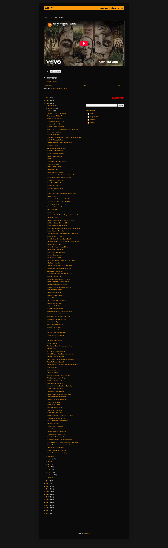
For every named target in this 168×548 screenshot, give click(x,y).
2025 (48, 101)
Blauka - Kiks (51, 348)
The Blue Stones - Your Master (56, 397)
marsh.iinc (93, 120)
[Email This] (51, 71)
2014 (48, 505)
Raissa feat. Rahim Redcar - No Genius (59, 439)
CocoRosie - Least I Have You (56, 319)
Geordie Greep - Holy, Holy (55, 127)
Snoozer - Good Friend (54, 340)
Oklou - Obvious (52, 298)
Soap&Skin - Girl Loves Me (55, 391)
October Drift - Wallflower (55, 180)
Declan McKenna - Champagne (57, 225)
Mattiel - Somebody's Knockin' (56, 450)
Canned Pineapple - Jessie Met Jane (58, 375)
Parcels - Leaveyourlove (55, 255)
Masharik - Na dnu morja (55, 188)
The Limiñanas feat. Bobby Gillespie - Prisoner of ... (63, 233)
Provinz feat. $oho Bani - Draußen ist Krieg (60, 220)
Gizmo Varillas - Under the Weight (57, 453)
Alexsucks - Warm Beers (55, 271)
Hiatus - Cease (52, 191)
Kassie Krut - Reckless (54, 303)
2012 (48, 510)
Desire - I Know (52, 343)
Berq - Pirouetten (52, 209)
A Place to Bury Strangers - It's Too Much (59, 274)
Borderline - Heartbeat (54, 132)
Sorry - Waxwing (52, 372)
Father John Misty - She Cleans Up (58, 282)
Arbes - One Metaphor (54, 292)
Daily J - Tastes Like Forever (56, 140)
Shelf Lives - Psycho (53, 263)
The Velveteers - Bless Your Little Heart (59, 266)
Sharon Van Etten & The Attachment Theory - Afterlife (63, 241)
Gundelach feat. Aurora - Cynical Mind (59, 316)
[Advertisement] (85, 523)
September (51, 456)
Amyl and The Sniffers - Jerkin (56, 306)
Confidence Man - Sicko (54, 413)
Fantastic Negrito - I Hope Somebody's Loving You (63, 442)
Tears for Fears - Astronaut (55, 362)
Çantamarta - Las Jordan (55, 236)
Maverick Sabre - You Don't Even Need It (60, 354)
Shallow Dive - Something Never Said (59, 394)
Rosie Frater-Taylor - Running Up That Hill (60, 415)
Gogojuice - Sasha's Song (55, 324)
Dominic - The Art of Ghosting (56, 314)
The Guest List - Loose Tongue (56, 378)
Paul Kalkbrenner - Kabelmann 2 (57, 421)
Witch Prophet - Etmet (54, 402)
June (49, 464)
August (50, 459)
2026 (48, 98)
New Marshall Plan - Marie (55, 183)
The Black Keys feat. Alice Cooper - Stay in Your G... (63, 215)
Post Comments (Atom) (59, 88)
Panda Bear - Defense (54, 405)
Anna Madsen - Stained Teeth (56, 148)
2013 (48, 508)
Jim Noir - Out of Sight (54, 327)
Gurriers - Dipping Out (54, 276)
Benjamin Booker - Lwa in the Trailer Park (60, 386)
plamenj (92, 123)
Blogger (87, 533)
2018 (48, 494)
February (51, 475)
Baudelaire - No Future (54, 258)
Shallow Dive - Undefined (55, 156)
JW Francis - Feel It (53, 338)
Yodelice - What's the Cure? (56, 121)
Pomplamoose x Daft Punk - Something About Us (62, 364)
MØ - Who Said (52, 367)
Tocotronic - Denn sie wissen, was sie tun (60, 346)
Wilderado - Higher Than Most (56, 399)
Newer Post (48, 85)
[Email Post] (47, 71)
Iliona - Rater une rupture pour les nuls (59, 268)
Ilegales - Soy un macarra (55, 295)
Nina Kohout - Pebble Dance (56, 252)
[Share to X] (56, 71)
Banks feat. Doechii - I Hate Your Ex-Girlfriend (61, 260)
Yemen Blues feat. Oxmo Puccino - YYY (59, 143)
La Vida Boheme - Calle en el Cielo (58, 223)
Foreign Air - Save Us (54, 185)
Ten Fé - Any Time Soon (54, 410)
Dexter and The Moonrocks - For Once (59, 199)
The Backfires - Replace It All (56, 434)
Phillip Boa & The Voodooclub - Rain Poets (60, 359)
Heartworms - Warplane (54, 407)
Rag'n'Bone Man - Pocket (55, 308)
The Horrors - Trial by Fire (55, 116)
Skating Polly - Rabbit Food (55, 447)
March (50, 472)
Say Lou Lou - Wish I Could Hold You (58, 201)
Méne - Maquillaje (53, 322)
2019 (48, 492)
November (51, 108)
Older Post (120, 85)
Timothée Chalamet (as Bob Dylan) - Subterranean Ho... (64, 137)
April (49, 469)
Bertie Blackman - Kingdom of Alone (58, 279)
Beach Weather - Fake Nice (55, 231)
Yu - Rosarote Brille (53, 204)
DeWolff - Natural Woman (55, 151)
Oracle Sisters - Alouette (54, 118)
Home (84, 85)
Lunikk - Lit (50, 212)
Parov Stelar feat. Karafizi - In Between (59, 177)
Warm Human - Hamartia (55, 426)
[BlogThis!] (53, 71)
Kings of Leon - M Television (56, 356)
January (50, 477)
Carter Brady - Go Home (54, 124)
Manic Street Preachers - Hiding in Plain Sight (61, 193)
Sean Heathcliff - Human (55, 172)
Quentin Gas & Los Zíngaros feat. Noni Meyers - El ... (63, 129)
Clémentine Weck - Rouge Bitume (57, 247)
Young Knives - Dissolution (55, 335)
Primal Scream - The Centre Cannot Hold (60, 445)
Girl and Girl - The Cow (54, 381)
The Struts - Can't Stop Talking (56, 161)
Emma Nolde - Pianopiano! (55, 249)
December (51, 105)
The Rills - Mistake (53, 164)
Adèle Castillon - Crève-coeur (56, 431)
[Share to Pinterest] (60, 71)
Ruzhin (92, 114)
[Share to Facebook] (58, 71)
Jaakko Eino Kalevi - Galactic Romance (59, 311)
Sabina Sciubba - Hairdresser (56, 113)
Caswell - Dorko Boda (54, 330)
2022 (48, 483)
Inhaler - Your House (53, 135)
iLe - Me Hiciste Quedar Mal (56, 351)
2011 (48, 513)
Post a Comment (52, 81)
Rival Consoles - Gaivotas (55, 153)
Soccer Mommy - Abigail (54, 290)
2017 (48, 497)
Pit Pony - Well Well (53, 196)
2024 (48, 103)
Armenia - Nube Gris (53, 370)
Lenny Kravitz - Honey (54, 167)
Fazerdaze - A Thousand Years (56, 437)
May (49, 467)
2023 (48, 481)
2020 (48, 489)
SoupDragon (94, 117)
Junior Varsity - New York (55, 429)
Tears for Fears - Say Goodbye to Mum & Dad (61, 175)
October (50, 111)
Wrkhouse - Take (52, 169)
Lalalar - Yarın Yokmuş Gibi (55, 383)
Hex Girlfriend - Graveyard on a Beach (59, 239)
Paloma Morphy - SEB (54, 244)
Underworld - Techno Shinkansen (57, 207)
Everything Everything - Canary (57, 284)
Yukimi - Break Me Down (55, 389)
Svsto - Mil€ (51, 159)
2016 (48, 500)
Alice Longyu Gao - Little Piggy (57, 300)
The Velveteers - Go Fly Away (56, 418)
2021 (48, 486)
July (49, 461)
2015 (48, 502)
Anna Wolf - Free (52, 217)
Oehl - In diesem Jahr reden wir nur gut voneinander (63, 228)
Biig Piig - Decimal (53, 423)
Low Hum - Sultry (52, 145)
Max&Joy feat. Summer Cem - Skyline (59, 287)
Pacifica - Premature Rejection (56, 332)
